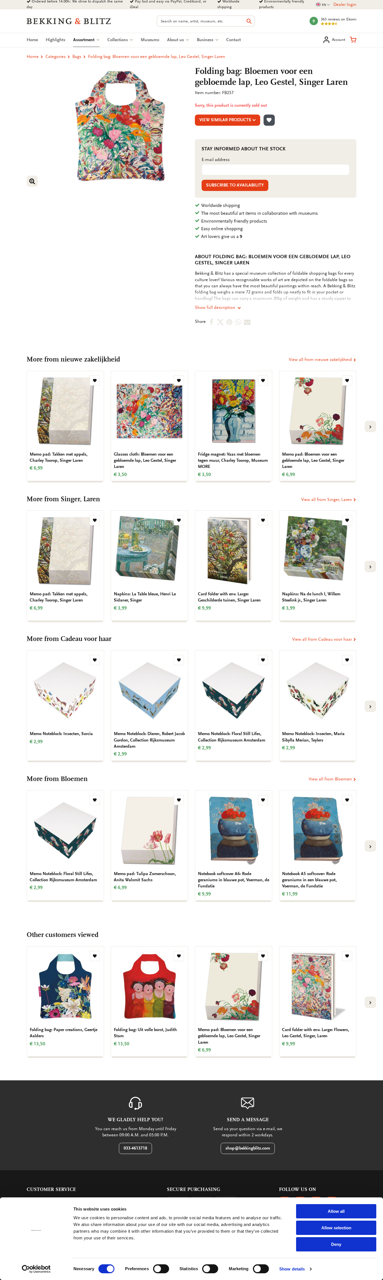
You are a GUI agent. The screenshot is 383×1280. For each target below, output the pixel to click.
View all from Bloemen (331, 779)
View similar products (225, 119)
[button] (353, 39)
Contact (233, 40)
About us (176, 40)
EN (323, 5)
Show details (292, 1269)
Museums (150, 40)
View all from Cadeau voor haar (322, 639)
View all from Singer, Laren (327, 499)
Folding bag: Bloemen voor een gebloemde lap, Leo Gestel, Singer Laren (156, 56)
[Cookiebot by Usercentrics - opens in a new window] (36, 1269)
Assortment (86, 40)
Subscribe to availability (235, 185)
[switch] (161, 1268)
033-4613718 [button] (135, 1148)
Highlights (55, 40)
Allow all (336, 1211)
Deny (336, 1244)
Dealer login (344, 4)
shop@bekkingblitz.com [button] (247, 1148)
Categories (55, 56)
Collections (118, 40)
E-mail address (216, 159)
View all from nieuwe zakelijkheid (321, 359)
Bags (76, 56)
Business (205, 40)
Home (32, 40)
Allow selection (336, 1227)
